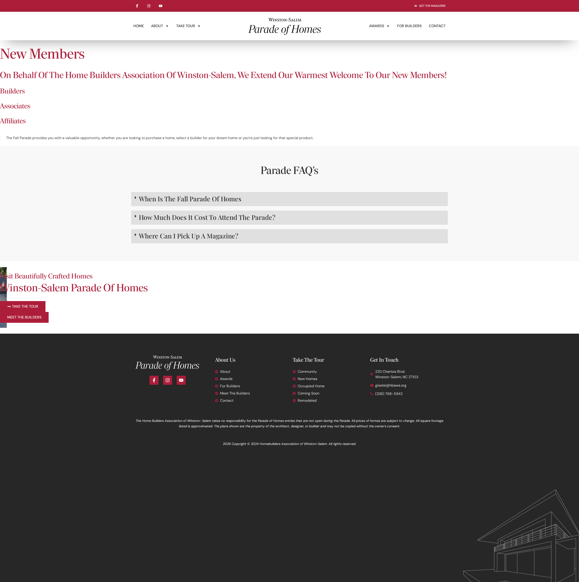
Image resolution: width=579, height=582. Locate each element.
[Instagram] (148, 6)
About (157, 26)
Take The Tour (308, 360)
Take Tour (185, 26)
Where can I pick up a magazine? (188, 235)
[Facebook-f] (137, 6)
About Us (225, 360)
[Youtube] (160, 6)
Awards (376, 26)
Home (138, 26)
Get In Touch (384, 360)
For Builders (409, 26)
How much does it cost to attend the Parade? (207, 217)
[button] (289, 199)
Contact (437, 26)
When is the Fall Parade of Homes (190, 198)
